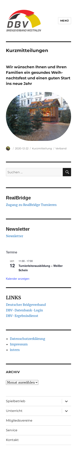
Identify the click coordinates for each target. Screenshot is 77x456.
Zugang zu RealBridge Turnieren (31, 205)
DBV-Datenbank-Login (24, 310)
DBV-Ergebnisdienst (22, 316)
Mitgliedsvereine (19, 420)
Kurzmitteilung (42, 148)
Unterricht (14, 411)
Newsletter (14, 236)
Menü (64, 20)
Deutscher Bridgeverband (26, 305)
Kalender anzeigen (17, 279)
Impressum (19, 344)
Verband (61, 148)
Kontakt (12, 440)
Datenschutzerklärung (27, 339)
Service (11, 430)
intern (15, 350)
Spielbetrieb (15, 401)
